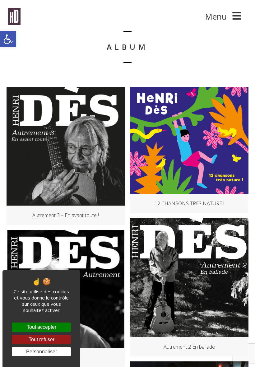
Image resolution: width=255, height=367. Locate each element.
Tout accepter (41, 327)
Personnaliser (41, 351)
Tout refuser (41, 339)
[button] (8, 39)
